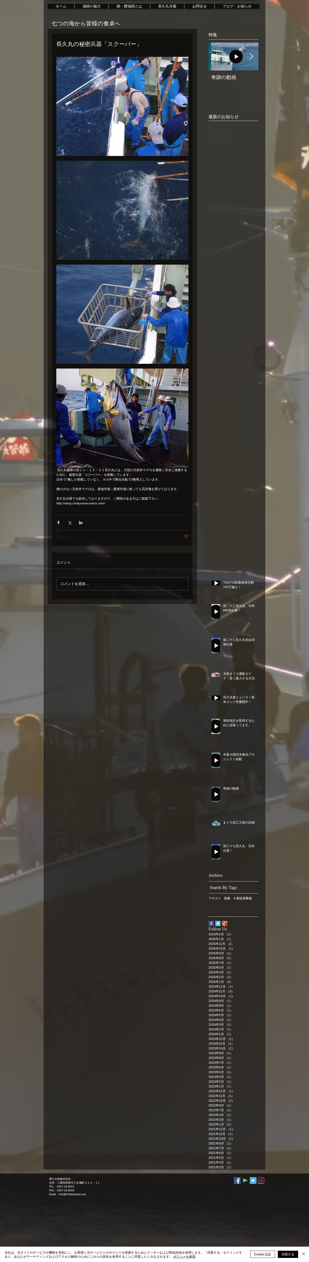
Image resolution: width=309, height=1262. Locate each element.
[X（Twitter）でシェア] (69, 522)
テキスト (215, 898)
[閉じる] (303, 1254)
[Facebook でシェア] (58, 522)
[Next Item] (251, 56)
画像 (227, 898)
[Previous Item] (216, 56)
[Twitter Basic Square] (218, 923)
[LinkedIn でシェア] (80, 522)
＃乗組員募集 (242, 898)
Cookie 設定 (262, 1254)
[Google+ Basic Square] (224, 923)
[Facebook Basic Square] (211, 923)
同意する (288, 1254)
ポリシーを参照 (184, 1256)
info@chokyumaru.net (72, 1194)
